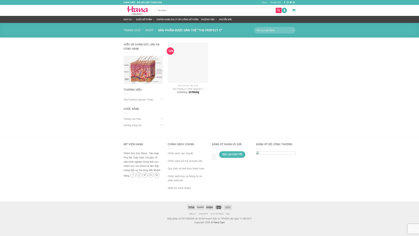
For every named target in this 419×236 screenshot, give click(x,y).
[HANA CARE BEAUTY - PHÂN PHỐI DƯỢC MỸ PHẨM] (137, 10)
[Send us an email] (294, 2)
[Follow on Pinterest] (156, 175)
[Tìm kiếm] (278, 10)
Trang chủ (132, 30)
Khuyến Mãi (275, 2)
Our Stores (216, 214)
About (192, 214)
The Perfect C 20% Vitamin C (188, 89)
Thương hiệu (208, 19)
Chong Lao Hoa (132, 118)
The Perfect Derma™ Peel (138, 99)
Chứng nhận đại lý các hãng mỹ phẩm (177, 19)
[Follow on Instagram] (288, 2)
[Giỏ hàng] (293, 10)
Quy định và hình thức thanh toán (186, 168)
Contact (203, 214)
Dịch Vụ (128, 19)
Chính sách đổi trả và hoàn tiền (185, 161)
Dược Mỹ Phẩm (144, 19)
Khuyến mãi (225, 19)
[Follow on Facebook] (284, 2)
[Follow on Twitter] (291, 2)
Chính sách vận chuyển (180, 153)
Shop (264, 2)
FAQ (228, 214)
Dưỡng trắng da (132, 125)
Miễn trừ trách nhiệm (179, 188)
